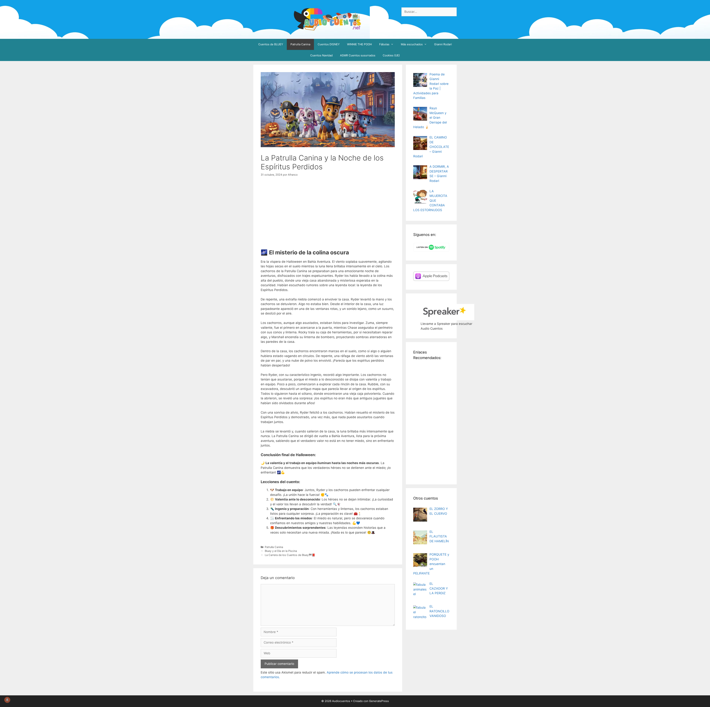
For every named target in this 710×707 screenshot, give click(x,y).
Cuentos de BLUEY (270, 44)
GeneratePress (379, 701)
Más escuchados (412, 44)
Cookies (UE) (391, 55)
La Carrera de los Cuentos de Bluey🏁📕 (290, 555)
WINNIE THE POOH (359, 44)
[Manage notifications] (7, 700)
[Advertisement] (431, 421)
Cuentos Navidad (321, 55)
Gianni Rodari (443, 44)
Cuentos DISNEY (329, 44)
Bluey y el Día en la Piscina (281, 550)
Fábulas (384, 44)
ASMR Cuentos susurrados (357, 55)
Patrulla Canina (300, 44)
